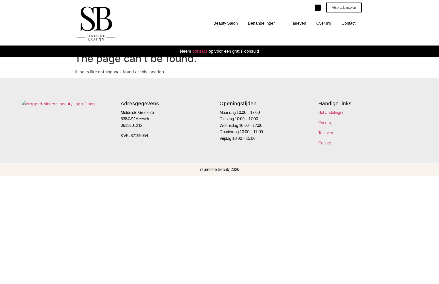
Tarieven (298, 23)
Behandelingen (262, 23)
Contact (348, 23)
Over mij (323, 23)
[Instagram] (318, 8)
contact (199, 51)
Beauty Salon (225, 23)
